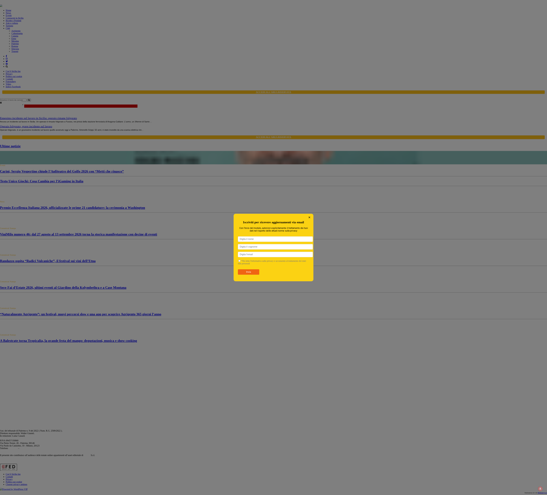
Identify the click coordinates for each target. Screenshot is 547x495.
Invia (248, 272)
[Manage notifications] (540, 488)
